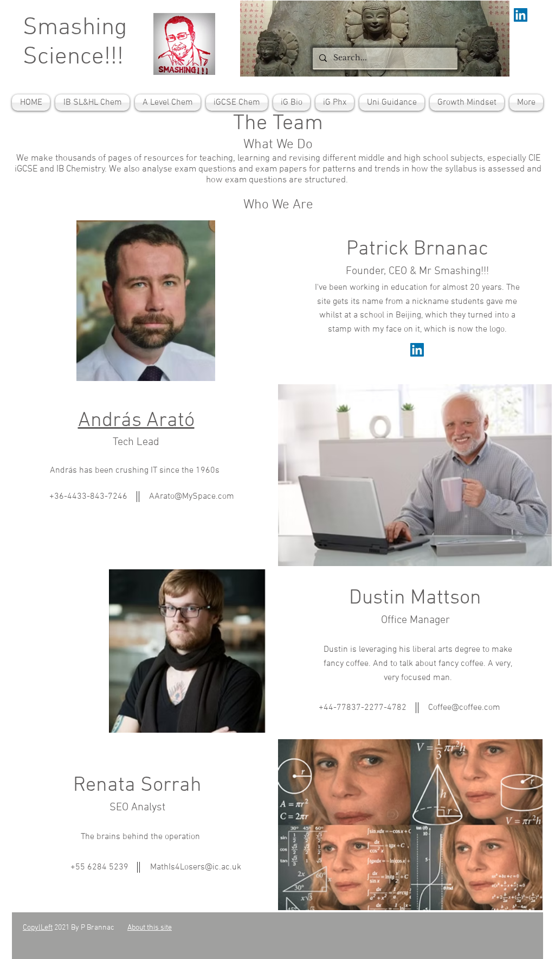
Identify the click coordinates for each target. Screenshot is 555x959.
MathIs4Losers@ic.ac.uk (195, 867)
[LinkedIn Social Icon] (520, 15)
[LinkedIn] (417, 350)
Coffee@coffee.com (464, 707)
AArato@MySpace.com (191, 496)
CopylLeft (38, 927)
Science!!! (73, 57)
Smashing (75, 28)
